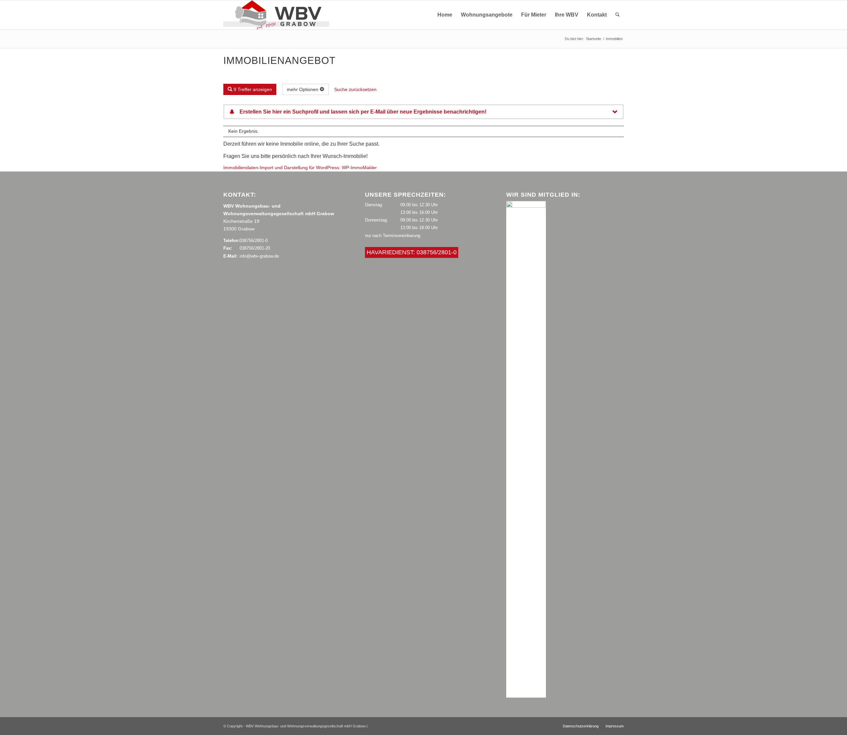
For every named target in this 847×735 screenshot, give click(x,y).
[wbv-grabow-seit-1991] (276, 14)
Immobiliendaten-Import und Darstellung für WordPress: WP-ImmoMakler (300, 167)
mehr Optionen (303, 89)
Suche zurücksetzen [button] (355, 89)
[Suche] (617, 14)
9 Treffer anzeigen (252, 89)
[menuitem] (445, 14)
